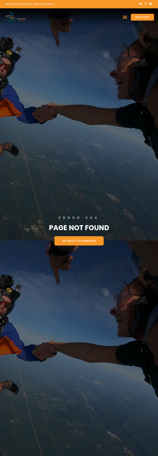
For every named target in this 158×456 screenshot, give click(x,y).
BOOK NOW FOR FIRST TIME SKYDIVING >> (31, 4)
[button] (124, 17)
